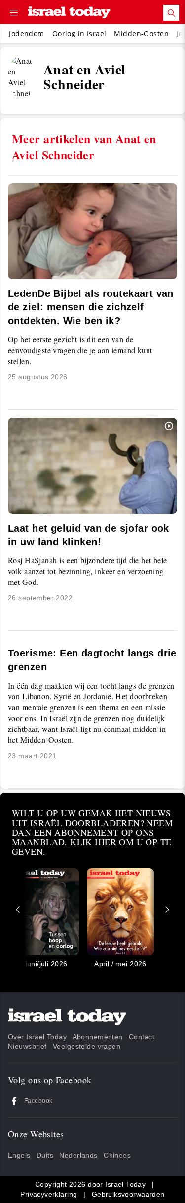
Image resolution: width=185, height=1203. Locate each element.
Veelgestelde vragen (86, 1046)
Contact (141, 1037)
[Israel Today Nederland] (69, 13)
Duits (45, 1155)
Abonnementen (98, 1037)
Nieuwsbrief (27, 1046)
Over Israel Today (37, 1037)
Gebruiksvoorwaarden (128, 1194)
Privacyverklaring (48, 1194)
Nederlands (78, 1155)
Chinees (117, 1155)
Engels (19, 1155)
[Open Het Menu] (14, 13)
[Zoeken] (171, 12)
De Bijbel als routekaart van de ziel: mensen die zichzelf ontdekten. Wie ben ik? (91, 307)
